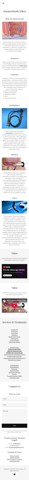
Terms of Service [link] (15, 432)
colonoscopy (9, 133)
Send (14, 425)
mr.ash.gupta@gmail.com (16, 447)
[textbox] (14, 399)
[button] (5, 3)
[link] (14, 474)
